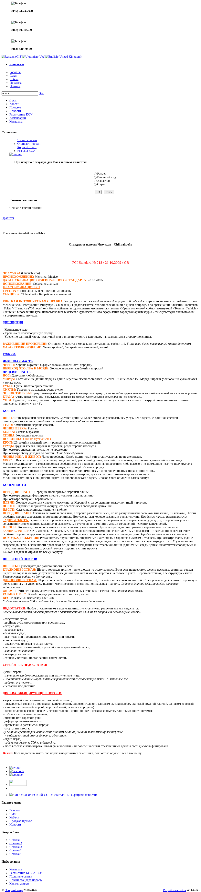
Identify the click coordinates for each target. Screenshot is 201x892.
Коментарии (17, 118)
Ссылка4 (15, 850)
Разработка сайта (174, 890)
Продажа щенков (20, 821)
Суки (13, 75)
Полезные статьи (20, 876)
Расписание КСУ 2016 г (25, 873)
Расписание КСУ (20, 114)
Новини (15, 86)
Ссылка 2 (15, 843)
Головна (15, 72)
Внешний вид (106, 177)
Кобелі (14, 79)
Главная (14, 810)
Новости (15, 111)
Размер (101, 173)
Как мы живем (19, 883)
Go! (41, 93)
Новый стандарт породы (25, 880)
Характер (103, 180)
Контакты (16, 64)
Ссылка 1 (15, 839)
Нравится (8, 218)
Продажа (16, 82)
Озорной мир (14, 890)
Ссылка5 (15, 854)
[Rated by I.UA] (18, 784)
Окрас (101, 184)
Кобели (14, 103)
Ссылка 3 (15, 846)
